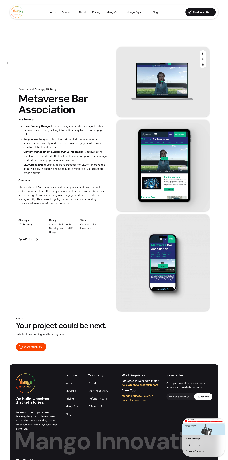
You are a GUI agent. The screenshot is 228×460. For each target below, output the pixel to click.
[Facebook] (203, 53)
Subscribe (203, 396)
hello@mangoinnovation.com (140, 384)
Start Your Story (202, 12)
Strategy (40, 89)
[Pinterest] (203, 64)
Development (26, 89)
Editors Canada (195, 451)
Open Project (26, 239)
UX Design (52, 89)
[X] (203, 59)
